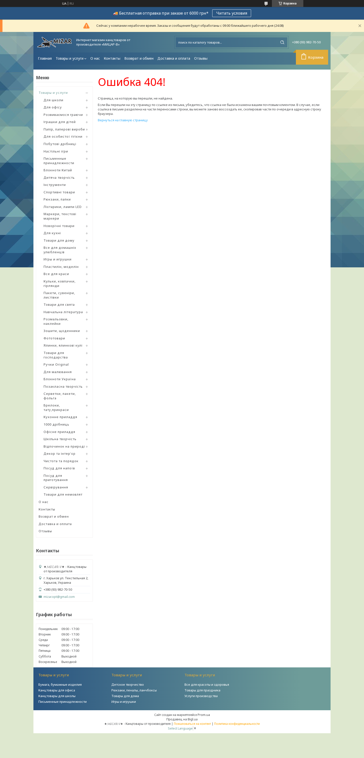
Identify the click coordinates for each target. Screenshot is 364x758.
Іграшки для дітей (60, 122)
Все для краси (56, 274)
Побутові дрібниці (60, 144)
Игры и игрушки (58, 259)
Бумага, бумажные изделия (60, 684)
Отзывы (201, 58)
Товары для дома (125, 696)
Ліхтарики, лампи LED (63, 206)
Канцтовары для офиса (56, 690)
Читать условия (231, 13)
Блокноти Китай (58, 170)
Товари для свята (59, 304)
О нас (95, 58)
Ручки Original (56, 364)
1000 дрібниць (56, 424)
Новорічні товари (59, 226)
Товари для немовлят (63, 494)
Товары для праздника (202, 690)
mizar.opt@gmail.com (59, 597)
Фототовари (54, 338)
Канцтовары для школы (57, 696)
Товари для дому (59, 240)
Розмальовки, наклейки (56, 321)
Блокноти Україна (60, 379)
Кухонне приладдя (60, 417)
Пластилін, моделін (61, 266)
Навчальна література (63, 312)
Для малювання (58, 372)
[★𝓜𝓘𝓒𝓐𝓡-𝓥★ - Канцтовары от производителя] (54, 42)
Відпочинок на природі (64, 446)
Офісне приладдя (59, 432)
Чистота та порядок (61, 461)
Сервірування (56, 487)
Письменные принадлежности (59, 160)
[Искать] (282, 42)
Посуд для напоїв (59, 468)
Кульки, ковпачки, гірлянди (60, 283)
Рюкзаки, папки (57, 199)
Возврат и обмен (139, 58)
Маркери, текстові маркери (60, 216)
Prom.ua (204, 714)
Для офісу (53, 107)
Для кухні (52, 233)
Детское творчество (127, 684)
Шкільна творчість (60, 439)
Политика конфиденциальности (237, 724)
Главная (45, 58)
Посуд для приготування (56, 477)
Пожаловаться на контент (192, 724)
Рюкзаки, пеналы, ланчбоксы (134, 690)
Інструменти (55, 184)
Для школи (53, 100)
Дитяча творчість (59, 177)
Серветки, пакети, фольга (60, 395)
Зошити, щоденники (62, 330)
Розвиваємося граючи (63, 114)
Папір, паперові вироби (64, 129)
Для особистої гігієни (63, 136)
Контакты (112, 58)
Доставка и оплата (173, 58)
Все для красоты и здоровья (206, 684)
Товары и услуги (69, 58)
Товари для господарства (56, 355)
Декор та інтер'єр (60, 453)
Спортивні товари (59, 192)
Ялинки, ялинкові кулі (63, 345)
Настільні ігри (56, 151)
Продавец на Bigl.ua (182, 719)
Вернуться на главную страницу (123, 120)
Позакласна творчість (63, 386)
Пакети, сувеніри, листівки (59, 295)
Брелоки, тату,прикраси (56, 407)
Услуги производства (201, 696)
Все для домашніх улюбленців (60, 249)
